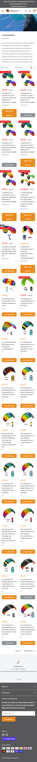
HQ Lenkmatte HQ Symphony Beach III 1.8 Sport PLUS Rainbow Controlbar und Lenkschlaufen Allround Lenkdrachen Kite (9, 536)
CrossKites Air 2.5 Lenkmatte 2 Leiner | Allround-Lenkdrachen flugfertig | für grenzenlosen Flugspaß (9, 197)
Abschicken (9, 719)
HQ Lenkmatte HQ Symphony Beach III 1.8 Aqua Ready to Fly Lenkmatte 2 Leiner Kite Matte (9, 488)
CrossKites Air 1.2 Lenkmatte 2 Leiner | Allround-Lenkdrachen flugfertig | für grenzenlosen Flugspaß (9, 97)
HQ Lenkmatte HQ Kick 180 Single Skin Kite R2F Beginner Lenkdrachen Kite (9, 345)
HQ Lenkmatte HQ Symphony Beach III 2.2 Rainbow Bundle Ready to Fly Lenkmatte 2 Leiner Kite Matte (27, 629)
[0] (33, 11)
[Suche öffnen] (26, 11)
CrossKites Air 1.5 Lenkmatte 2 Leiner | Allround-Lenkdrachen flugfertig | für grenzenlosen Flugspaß (27, 97)
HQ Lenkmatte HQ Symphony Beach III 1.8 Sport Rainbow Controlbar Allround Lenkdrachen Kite (27, 533)
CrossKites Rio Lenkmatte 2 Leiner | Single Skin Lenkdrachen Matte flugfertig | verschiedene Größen (27, 252)
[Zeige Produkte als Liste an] (34, 67)
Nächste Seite (28, 651)
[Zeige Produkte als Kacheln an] (31, 67)
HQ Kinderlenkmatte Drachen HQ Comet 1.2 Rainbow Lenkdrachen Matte (9, 302)
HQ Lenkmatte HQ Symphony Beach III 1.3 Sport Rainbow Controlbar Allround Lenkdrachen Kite (27, 438)
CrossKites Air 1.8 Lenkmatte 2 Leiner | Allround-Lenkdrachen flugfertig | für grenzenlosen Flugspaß (9, 147)
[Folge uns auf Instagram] (7, 734)
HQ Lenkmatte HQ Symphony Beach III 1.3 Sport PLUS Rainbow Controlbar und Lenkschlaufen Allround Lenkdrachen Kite (9, 440)
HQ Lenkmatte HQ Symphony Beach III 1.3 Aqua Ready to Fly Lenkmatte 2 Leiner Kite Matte (27, 346)
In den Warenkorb (9, 271)
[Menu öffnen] (3, 11)
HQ (2, 308)
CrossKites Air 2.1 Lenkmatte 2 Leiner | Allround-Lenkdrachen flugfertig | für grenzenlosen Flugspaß (27, 147)
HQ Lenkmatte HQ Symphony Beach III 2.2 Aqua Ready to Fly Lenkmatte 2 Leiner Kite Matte (9, 584)
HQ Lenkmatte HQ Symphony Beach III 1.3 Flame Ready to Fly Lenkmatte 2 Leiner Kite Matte (9, 392)
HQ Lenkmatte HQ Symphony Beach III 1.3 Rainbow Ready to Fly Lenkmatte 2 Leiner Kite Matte (27, 392)
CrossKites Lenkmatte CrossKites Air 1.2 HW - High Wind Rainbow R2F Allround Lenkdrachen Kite (9, 251)
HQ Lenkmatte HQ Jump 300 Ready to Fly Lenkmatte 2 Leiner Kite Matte (27, 302)
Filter (6, 67)
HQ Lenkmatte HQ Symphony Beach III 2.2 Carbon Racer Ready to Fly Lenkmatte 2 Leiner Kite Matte (9, 629)
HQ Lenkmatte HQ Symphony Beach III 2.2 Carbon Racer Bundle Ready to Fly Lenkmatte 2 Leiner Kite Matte (27, 584)
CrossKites (5, 105)
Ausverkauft (28, 115)
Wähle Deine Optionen (9, 113)
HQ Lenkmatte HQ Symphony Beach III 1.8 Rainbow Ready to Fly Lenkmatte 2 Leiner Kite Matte (27, 488)
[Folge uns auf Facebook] (3, 734)
